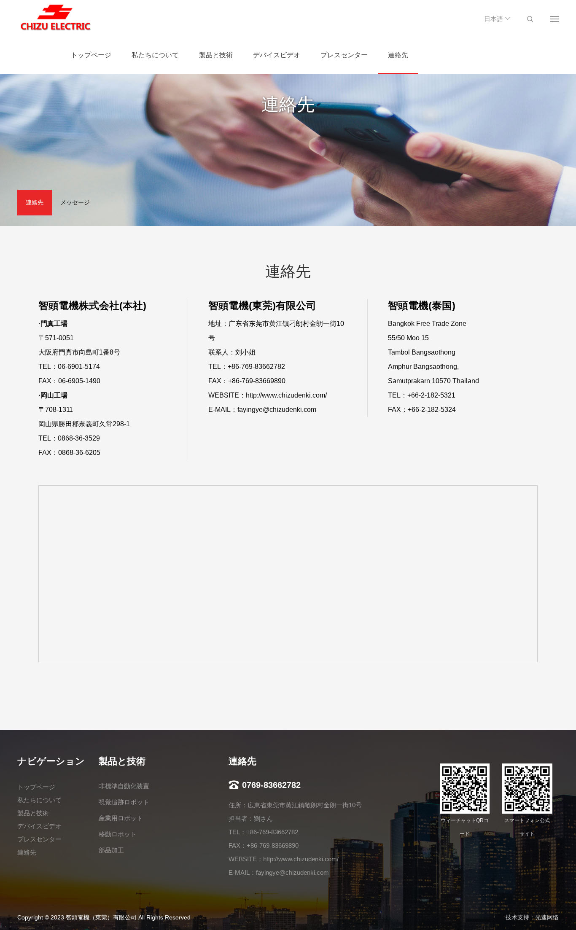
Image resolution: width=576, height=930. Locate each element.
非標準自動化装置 (124, 786)
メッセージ (75, 202)
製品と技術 (216, 55)
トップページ (91, 55)
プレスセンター (344, 55)
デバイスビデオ (276, 55)
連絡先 (398, 55)
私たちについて (155, 55)
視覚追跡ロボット (124, 802)
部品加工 (111, 850)
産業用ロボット (121, 818)
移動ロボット (118, 834)
